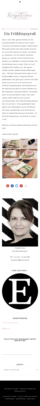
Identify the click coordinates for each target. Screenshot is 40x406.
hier (6, 329)
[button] (20, 2)
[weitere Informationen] (25, 186)
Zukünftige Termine (10, 323)
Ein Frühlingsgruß (20, 33)
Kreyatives (20, 15)
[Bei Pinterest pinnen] (21, 185)
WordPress (20, 399)
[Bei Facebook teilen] (12, 185)
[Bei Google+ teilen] (7, 185)
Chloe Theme (23, 396)
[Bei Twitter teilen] (16, 185)
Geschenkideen (10, 29)
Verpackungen (22, 29)
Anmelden (31, 399)
